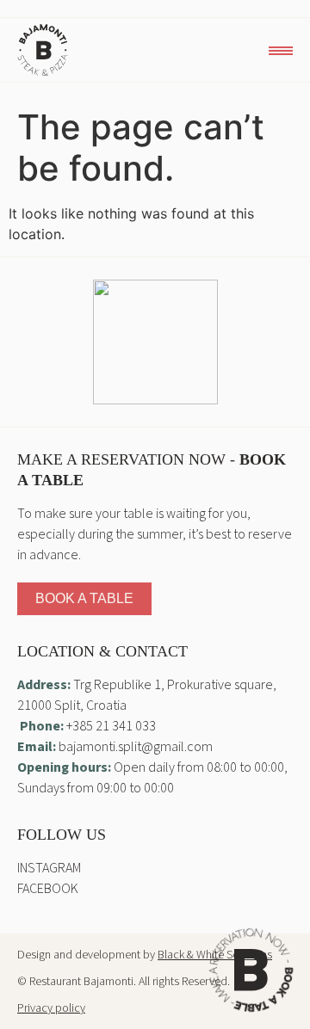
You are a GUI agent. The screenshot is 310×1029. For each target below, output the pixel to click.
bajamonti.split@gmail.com (136, 746)
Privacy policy (51, 1008)
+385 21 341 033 (111, 726)
